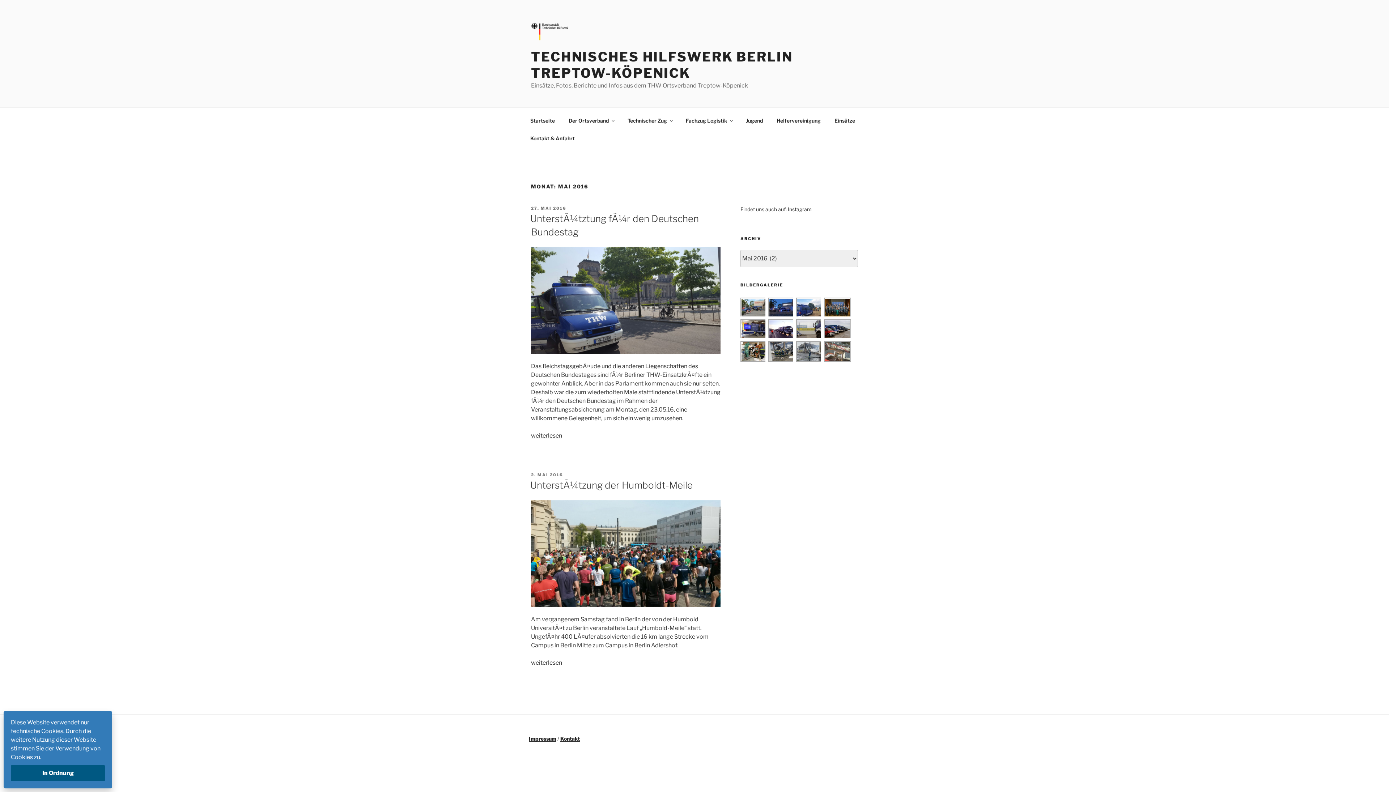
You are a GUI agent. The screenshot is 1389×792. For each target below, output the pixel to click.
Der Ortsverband (589, 121)
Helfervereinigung (799, 121)
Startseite (542, 121)
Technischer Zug (647, 121)
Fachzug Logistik (706, 121)
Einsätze (844, 121)
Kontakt (570, 739)
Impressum (542, 739)
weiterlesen (546, 435)
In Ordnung (58, 773)
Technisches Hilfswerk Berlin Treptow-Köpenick (662, 65)
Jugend (754, 121)
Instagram (800, 209)
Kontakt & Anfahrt (552, 138)
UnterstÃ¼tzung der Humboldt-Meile (611, 485)
